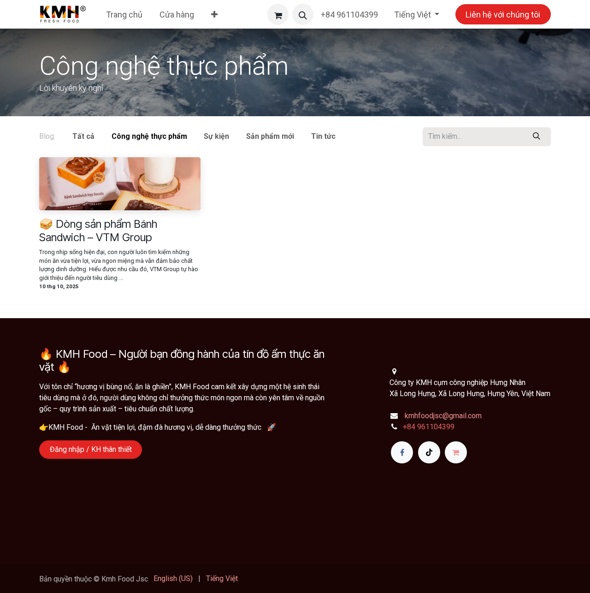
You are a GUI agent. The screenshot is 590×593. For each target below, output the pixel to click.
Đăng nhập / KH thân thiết (91, 449)
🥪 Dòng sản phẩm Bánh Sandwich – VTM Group (98, 231)
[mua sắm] (456, 452)
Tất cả (83, 136)
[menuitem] (124, 14)
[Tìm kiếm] (537, 136)
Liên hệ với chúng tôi (503, 14)
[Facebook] (402, 452)
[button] (302, 14)
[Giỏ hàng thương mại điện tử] (278, 14)
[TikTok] (429, 452)
